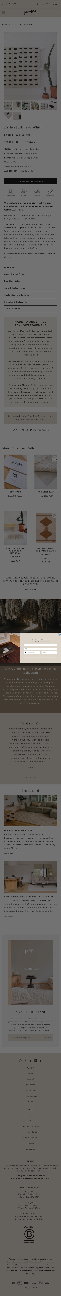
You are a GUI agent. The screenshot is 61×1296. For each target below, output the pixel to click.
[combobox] (26, 652)
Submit (40, 656)
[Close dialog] (59, 634)
